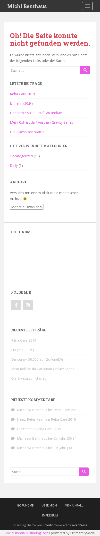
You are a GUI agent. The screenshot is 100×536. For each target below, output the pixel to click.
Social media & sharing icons (27, 533)
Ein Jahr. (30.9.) (21, 103)
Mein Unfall (74, 505)
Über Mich (49, 505)
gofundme (25, 505)
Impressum (50, 515)
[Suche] (85, 70)
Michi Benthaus (27, 6)
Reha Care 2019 (22, 93)
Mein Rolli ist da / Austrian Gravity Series (41, 122)
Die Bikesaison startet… (28, 131)
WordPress (79, 525)
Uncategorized (21, 156)
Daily (14, 165)
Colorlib (48, 525)
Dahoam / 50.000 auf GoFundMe (36, 112)
